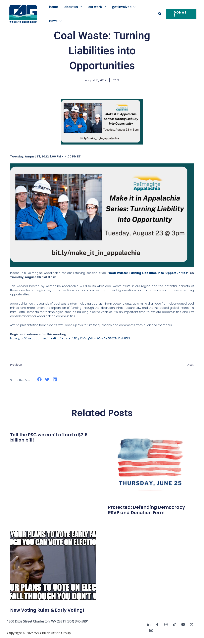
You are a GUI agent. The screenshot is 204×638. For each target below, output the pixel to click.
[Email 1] (151, 630)
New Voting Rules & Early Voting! (47, 610)
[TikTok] (174, 624)
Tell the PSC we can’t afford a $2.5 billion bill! (48, 437)
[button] (80, 7)
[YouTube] (183, 624)
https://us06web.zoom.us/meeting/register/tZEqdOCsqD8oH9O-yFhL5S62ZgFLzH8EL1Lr (71, 338)
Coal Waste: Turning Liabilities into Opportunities (148, 273)
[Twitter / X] (191, 624)
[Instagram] (166, 624)
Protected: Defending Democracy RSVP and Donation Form (146, 510)
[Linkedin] (149, 624)
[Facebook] (157, 624)
